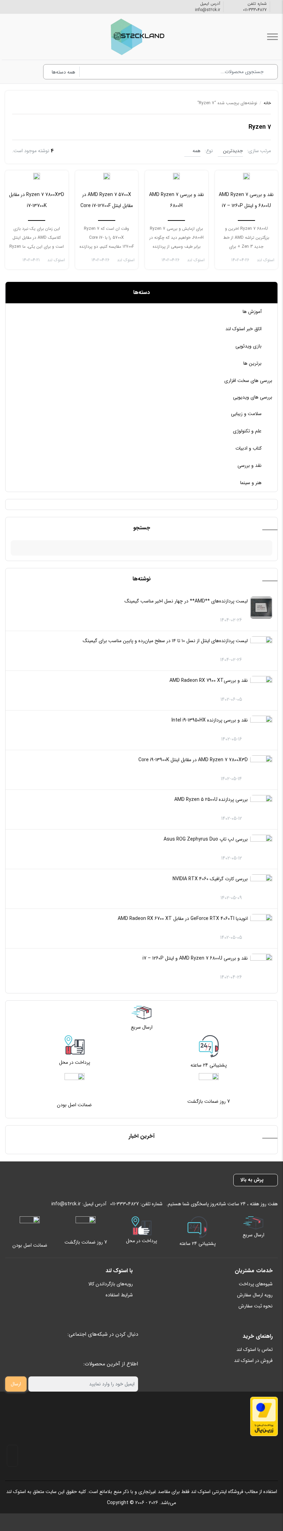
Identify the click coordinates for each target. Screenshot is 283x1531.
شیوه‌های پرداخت (256, 1284)
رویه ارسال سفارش (255, 1295)
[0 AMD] (246, 175)
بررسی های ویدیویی (252, 397)
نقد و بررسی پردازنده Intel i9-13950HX (210, 720)
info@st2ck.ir (207, 10)
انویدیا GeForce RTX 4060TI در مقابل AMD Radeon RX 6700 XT (183, 918)
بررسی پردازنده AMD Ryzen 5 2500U (211, 799)
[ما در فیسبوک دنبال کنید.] (35, 7)
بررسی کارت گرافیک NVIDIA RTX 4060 (210, 879)
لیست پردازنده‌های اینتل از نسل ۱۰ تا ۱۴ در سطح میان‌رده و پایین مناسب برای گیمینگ (165, 641)
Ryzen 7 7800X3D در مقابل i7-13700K (36, 200)
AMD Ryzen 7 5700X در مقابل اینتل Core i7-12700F (106, 200)
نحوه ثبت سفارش (255, 1306)
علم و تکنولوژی (247, 431)
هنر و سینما (251, 483)
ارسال (16, 1384)
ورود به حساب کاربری (29, 72)
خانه (267, 103)
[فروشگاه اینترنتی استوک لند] (136, 37)
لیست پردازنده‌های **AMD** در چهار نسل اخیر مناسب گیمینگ (186, 601)
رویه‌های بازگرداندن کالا (110, 1284)
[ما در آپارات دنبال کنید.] (8, 7)
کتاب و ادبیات (248, 448)
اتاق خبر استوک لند (243, 329)
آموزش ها (252, 311)
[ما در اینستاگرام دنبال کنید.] (24, 7)
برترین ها (252, 363)
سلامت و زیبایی (246, 414)
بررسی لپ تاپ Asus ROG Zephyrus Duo (206, 839)
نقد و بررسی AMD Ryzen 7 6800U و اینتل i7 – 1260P (195, 958)
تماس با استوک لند (254, 1349)
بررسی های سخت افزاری (248, 380)
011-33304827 (255, 10)
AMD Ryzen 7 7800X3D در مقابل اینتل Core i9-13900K (193, 760)
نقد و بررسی (249, 465)
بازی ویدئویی (248, 346)
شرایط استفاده (119, 1295)
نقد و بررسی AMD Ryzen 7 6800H (176, 200)
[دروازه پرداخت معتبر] (264, 1416)
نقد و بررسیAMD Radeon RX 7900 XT (208, 680)
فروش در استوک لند (253, 1360)
